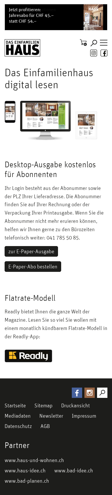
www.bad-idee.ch (73, 470)
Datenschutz (18, 426)
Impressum (84, 415)
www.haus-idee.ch (25, 470)
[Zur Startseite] (22, 47)
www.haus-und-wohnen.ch (34, 460)
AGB (45, 426)
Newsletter (51, 415)
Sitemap (43, 405)
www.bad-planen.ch (27, 481)
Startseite (15, 405)
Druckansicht (75, 405)
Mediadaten (18, 415)
